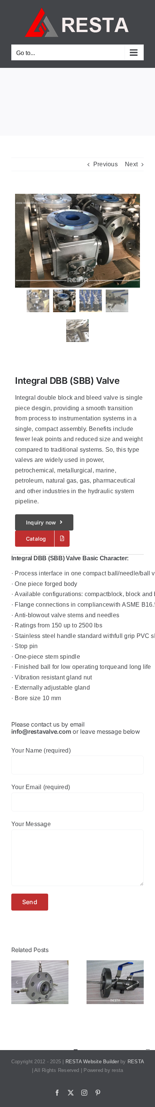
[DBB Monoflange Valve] (39, 963)
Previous (105, 164)
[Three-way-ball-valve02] (77, 241)
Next (131, 164)
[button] (17, 982)
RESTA (136, 1061)
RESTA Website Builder (92, 1061)
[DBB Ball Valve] (115, 963)
